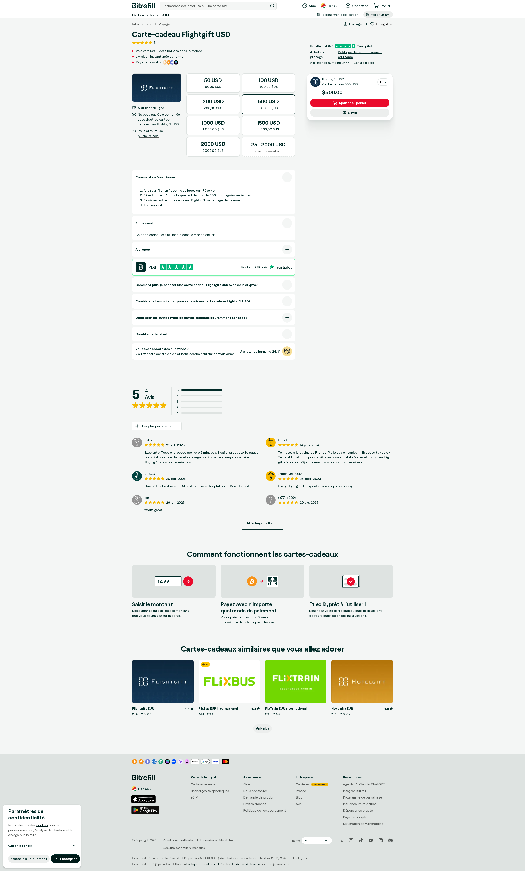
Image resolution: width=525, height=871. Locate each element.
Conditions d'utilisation (246, 864)
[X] (341, 840)
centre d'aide (166, 354)
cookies (42, 825)
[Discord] (390, 840)
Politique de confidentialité (204, 864)
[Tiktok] (360, 840)
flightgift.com (168, 190)
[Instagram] (351, 840)
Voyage (164, 24)
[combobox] (214, 6)
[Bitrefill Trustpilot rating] (176, 267)
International (142, 24)
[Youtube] (370, 840)
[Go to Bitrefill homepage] (143, 6)
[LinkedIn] (380, 840)
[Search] (272, 6)
